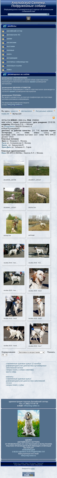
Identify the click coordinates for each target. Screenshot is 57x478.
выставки (11, 46)
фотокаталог (26, 111)
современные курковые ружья (18, 379)
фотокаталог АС (13, 35)
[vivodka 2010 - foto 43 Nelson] (38, 257)
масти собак (11, 372)
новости (14, 111)
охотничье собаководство (17, 62)
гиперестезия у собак (15, 385)
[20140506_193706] (14, 175)
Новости (16, 463)
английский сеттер (14, 31)
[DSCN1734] (38, 203)
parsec (32, 468)
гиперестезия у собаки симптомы (20, 370)
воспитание (11, 43)
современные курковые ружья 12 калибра (23, 364)
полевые (10, 50)
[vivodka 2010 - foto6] (14, 340)
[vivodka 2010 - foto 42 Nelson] (14, 257)
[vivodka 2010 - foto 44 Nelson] (14, 285)
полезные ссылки (14, 66)
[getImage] (38, 230)
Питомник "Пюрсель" (36, 463)
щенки (9, 39)
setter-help (24, 463)
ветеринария (12, 58)
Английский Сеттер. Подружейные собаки (28, 4)
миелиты (9, 377)
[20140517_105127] (38, 175)
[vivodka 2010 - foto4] (14, 316)
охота (9, 54)
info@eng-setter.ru (14, 105)
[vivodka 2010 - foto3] (39, 288)
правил (33, 82)
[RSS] (54, 118)
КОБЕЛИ (5, 114)
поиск (9, 70)
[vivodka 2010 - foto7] (39, 344)
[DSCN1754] (14, 233)
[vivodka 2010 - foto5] (39, 316)
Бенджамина (9, 126)
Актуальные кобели (44, 111)
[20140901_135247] (14, 203)
